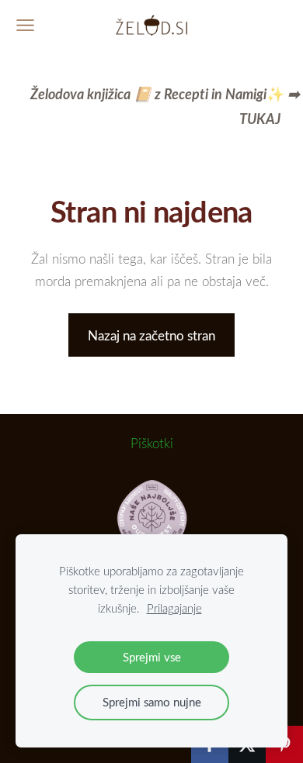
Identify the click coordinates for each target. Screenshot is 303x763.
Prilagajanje (174, 608)
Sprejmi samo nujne (152, 701)
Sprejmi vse (152, 657)
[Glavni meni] (25, 25)
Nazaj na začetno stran (151, 335)
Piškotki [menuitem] (152, 443)
